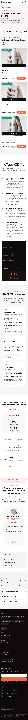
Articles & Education (5, 650)
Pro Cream (3, 638)
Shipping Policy (4, 706)
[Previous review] (3, 449)
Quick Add (14, 65)
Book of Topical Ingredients (7, 659)
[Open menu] (25, 2)
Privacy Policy (4, 704)
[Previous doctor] (2, 525)
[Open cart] (22, 2)
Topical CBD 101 (4, 654)
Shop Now (21, 78)
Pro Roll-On (3, 640)
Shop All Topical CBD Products (8, 635)
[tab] (9, 466)
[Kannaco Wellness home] (14, 613)
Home (2, 7)
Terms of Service (13, 704)
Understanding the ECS (6, 652)
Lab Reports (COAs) (5, 663)
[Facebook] (2, 628)
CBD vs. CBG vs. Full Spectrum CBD (8, 657)
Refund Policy (22, 704)
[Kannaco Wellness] (6, 2)
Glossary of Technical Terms (7, 661)
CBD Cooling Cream (5, 642)
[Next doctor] (25, 525)
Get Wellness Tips (14, 679)
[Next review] (25, 449)
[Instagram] (5, 628)
